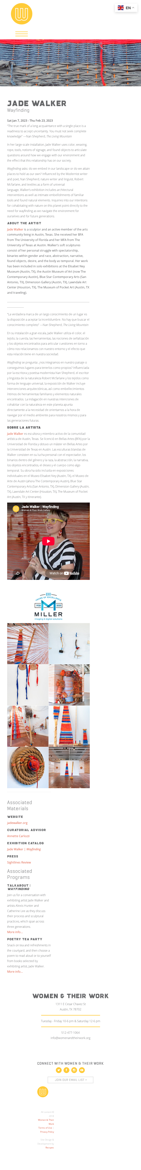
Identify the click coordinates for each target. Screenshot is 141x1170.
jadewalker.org (17, 823)
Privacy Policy (47, 1131)
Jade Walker (15, 229)
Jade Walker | (24, 849)
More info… (15, 932)
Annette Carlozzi (18, 836)
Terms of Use (45, 1127)
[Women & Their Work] (21, 12)
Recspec (50, 1147)
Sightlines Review (19, 862)
